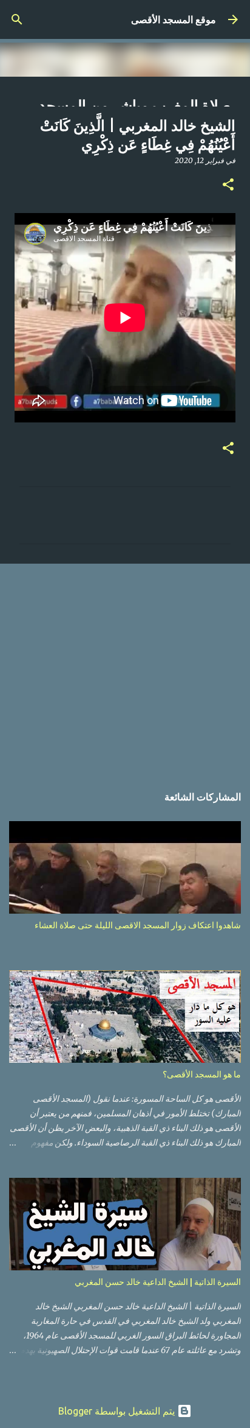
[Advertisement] (125, 667)
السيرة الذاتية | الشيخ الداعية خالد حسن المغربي (158, 1282)
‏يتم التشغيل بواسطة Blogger (117, 1410)
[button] (228, 185)
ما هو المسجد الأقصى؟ (202, 1074)
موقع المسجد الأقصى (173, 19)
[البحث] (17, 19)
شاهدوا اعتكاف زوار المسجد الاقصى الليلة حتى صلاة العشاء (138, 925)
